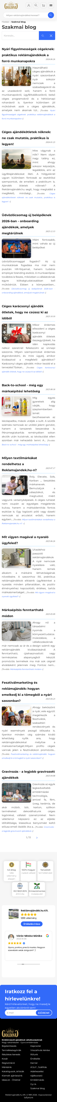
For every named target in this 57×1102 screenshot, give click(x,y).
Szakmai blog (37, 1088)
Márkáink (7, 1067)
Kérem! (44, 1012)
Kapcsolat (35, 1046)
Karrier (34, 1063)
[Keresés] (36, 5)
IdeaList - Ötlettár (11, 1080)
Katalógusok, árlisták (13, 1071)
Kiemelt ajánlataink (12, 1075)
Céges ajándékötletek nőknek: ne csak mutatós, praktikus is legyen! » (28, 197)
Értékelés (35, 1058)
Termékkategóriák (11, 1050)
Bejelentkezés (9, 1046)
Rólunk (34, 1054)
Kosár (5, 1058)
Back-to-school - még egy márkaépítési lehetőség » (25, 444)
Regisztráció (8, 1063)
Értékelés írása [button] (32, 924)
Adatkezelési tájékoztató (37, 1073)
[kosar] (43, 5)
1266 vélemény (29, 918)
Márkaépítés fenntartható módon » (26, 669)
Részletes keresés (11, 1054)
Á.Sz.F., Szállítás (38, 1067)
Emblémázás (37, 1080)
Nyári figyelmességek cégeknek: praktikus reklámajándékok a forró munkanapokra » (28, 114)
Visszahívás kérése (40, 1050)
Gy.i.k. (33, 1084)
